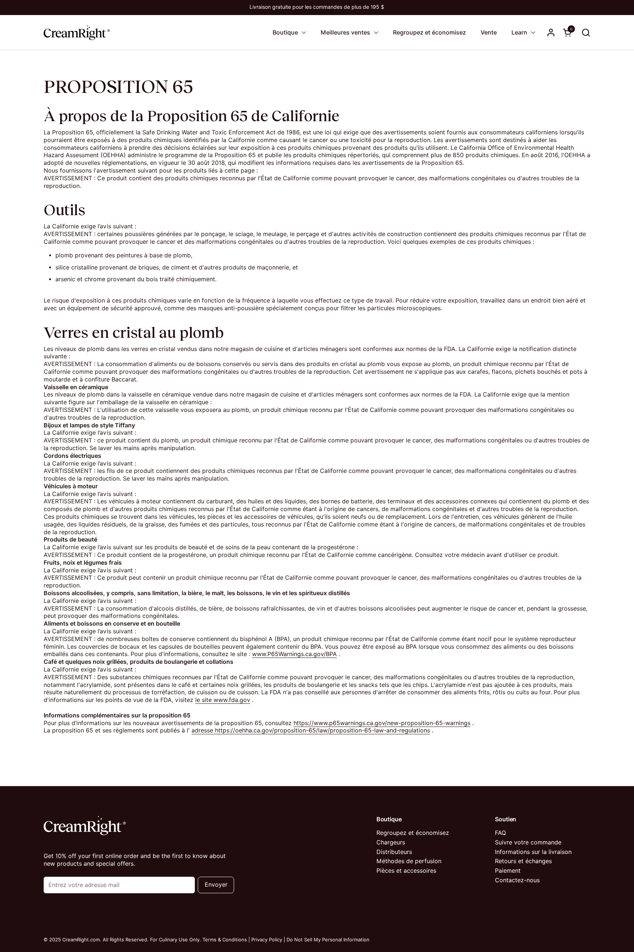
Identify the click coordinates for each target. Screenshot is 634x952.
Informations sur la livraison (533, 851)
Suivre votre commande (528, 842)
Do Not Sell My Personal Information (328, 939)
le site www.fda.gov (222, 699)
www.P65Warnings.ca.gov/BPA (294, 654)
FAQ (500, 832)
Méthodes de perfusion (408, 861)
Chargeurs (390, 842)
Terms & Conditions (225, 939)
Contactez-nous (517, 880)
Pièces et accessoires (406, 870)
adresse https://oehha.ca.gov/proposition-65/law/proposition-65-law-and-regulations (311, 730)
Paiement (508, 870)
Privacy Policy (266, 939)
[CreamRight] (77, 32)
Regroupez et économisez (412, 832)
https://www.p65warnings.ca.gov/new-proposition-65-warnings (382, 723)
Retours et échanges (523, 861)
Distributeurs (394, 851)
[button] (585, 32)
